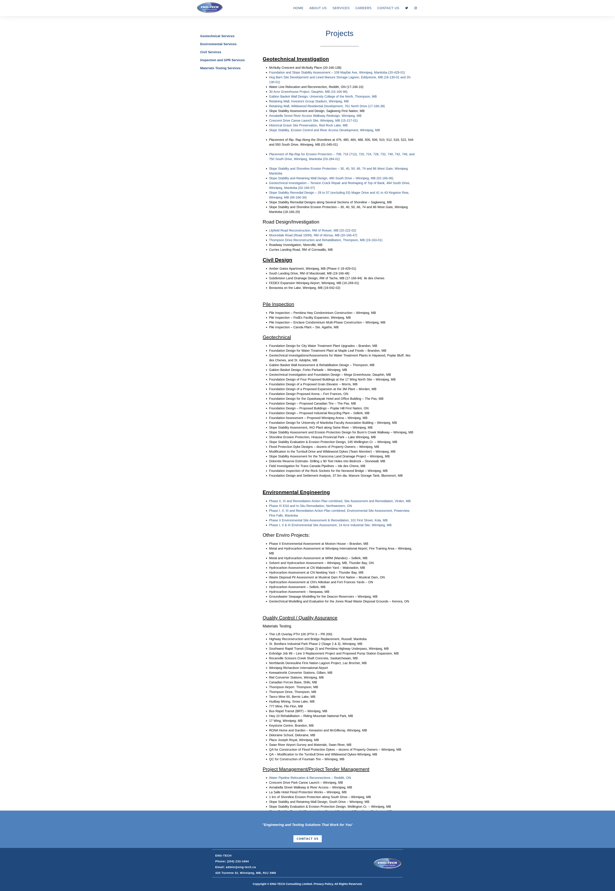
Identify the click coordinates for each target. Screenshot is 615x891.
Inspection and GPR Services (222, 60)
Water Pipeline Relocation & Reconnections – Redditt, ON (310, 777)
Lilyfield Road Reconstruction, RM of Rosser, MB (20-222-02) (312, 230)
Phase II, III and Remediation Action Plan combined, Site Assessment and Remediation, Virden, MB (340, 501)
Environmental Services (218, 44)
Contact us (308, 838)
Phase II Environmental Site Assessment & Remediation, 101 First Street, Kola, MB (328, 520)
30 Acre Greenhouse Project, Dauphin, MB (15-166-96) (308, 91)
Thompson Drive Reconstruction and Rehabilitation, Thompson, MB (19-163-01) (325, 240)
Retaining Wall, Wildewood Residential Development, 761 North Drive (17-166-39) (327, 106)
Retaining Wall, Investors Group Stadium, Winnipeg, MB (309, 101)
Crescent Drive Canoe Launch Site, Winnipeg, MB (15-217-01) (313, 120)
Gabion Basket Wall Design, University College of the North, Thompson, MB (323, 96)
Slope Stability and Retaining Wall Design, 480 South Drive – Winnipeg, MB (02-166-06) (331, 178)
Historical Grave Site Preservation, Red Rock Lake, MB (308, 125)
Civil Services (210, 52)
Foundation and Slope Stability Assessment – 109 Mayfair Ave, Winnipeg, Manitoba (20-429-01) (337, 72)
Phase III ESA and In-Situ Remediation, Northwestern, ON (310, 506)
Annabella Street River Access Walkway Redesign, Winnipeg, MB (315, 115)
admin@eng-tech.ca (241, 867)
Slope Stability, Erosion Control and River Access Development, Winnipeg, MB (324, 130)
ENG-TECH (210, 8)
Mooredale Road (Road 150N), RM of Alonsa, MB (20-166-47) (313, 235)
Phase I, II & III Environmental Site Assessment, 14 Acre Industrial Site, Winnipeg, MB (330, 525)
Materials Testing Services (220, 68)
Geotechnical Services (217, 36)
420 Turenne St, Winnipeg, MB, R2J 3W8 (245, 872)
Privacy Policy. (324, 884)
